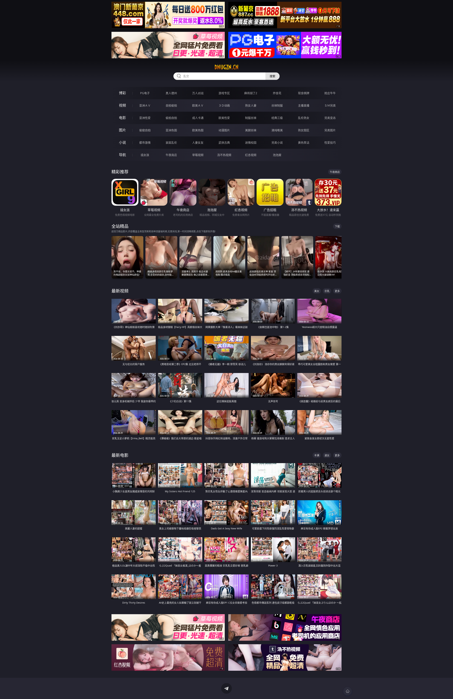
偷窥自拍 (145, 130)
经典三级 (277, 118)
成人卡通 (197, 118)
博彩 (122, 93)
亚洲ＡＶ (145, 105)
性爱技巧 (330, 143)
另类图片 (330, 130)
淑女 (327, 455)
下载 (337, 226)
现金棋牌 (303, 93)
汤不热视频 (224, 155)
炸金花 (277, 93)
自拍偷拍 (171, 105)
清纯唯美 (277, 130)
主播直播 (303, 105)
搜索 (272, 76)
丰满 (316, 455)
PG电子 (145, 93)
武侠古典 (224, 143)
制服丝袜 (250, 118)
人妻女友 (197, 143)
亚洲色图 (171, 130)
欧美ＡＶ (197, 105)
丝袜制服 (277, 105)
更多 (337, 291)
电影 (122, 117)
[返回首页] (347, 691)
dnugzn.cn (226, 67)
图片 (122, 130)
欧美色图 (197, 130)
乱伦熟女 (303, 118)
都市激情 (145, 143)
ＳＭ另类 (330, 105)
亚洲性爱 (145, 118)
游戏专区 (224, 93)
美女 (316, 291)
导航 (122, 154)
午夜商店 (171, 155)
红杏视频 (250, 155)
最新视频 (119, 291)
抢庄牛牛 (330, 93)
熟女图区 (303, 130)
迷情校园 (250, 143)
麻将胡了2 (250, 93)
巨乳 (327, 291)
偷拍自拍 (171, 118)
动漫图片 (224, 130)
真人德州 (171, 93)
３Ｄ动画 (224, 105)
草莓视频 (197, 155)
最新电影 (119, 455)
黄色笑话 (303, 143)
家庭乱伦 (171, 143)
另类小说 (277, 143)
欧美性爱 (224, 118)
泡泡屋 (277, 155)
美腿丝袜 (250, 130)
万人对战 (197, 93)
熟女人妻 (250, 105)
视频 (122, 105)
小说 (122, 142)
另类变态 (330, 118)
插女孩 (145, 155)
